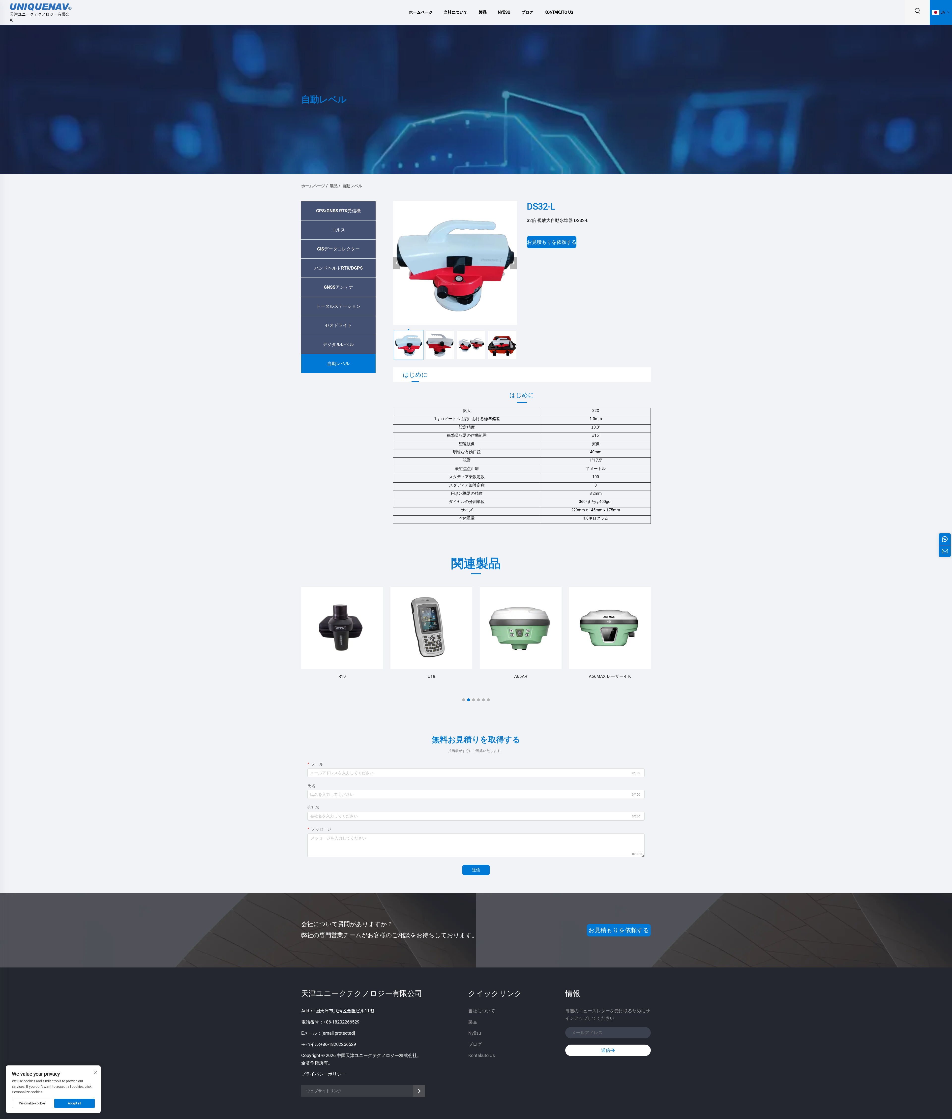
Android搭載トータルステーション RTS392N (610, 679)
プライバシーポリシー (323, 1074)
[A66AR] (431, 628)
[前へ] (396, 263)
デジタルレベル (338, 344)
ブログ (527, 12)
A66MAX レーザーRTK (521, 676)
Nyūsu (504, 12)
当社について (456, 12)
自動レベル (352, 186)
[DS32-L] (455, 263)
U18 (342, 676)
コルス (338, 229)
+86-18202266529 (341, 1022)
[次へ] (513, 263)
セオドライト (338, 325)
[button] (463, 699)
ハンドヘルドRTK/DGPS (338, 268)
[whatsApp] (945, 539)
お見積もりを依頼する (551, 242)
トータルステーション (338, 306)
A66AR (431, 676)
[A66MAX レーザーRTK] (521, 628)
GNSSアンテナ (338, 287)
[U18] (342, 628)
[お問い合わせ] (945, 551)
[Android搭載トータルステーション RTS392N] (610, 628)
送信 (476, 870)
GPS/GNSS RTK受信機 (338, 210)
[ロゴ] (41, 6)
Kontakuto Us (558, 12)
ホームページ (421, 12)
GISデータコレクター (338, 248)
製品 (483, 12)
